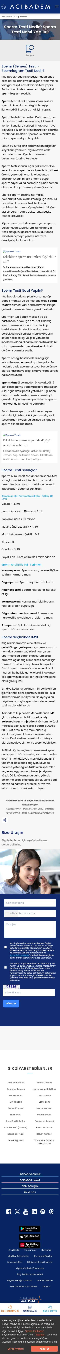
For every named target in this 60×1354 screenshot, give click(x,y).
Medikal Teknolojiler (18, 1256)
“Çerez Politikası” (34, 1331)
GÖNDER (11, 1003)
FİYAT (30, 1192)
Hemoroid (15, 1114)
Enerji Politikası (45, 1280)
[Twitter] (17, 1211)
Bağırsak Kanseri (16, 1089)
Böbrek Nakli (15, 1095)
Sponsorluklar (14, 1262)
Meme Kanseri (44, 1108)
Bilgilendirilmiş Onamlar (40, 1262)
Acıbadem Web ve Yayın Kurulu (24, 800)
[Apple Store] (29, 1237)
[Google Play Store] (29, 1229)
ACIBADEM (30, 1173)
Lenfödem (44, 1101)
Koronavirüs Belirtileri (44, 1089)
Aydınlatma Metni (19, 955)
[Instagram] (42, 1211)
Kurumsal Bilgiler (43, 1256)
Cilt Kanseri (16, 1101)
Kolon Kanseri (44, 1082)
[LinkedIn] (34, 1211)
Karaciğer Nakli (16, 1134)
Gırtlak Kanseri (16, 1108)
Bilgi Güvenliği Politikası (19, 1280)
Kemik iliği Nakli (16, 1140)
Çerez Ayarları (16, 1348)
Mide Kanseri (44, 1114)
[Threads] (51, 1211)
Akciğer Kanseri (15, 1082)
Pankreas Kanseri (44, 1121)
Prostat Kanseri (44, 1127)
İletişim (46, 1286)
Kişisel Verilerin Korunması (30, 1268)
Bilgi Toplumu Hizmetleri (30, 1274)
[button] (11, 913)
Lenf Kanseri (44, 1095)
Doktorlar (47, 1250)
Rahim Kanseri (44, 1134)
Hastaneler (30, 1250)
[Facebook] (8, 1211)
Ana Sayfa (14, 1250)
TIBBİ (30, 1186)
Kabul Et (44, 1348)
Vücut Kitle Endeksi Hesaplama (44, 1142)
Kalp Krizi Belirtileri (16, 1121)
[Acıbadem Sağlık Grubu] (30, 6)
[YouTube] (25, 1211)
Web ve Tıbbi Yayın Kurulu (24, 1286)
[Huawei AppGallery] (29, 1245)
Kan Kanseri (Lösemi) (15, 1127)
